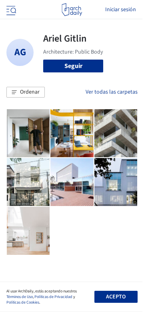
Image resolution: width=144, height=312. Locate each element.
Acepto (116, 297)
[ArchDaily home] (72, 9)
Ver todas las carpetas (112, 92)
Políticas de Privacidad (53, 297)
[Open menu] (10, 9)
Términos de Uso (19, 297)
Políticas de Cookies (22, 302)
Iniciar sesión (120, 9)
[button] (25, 92)
